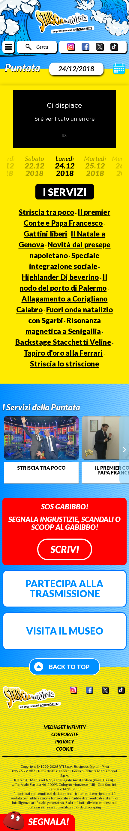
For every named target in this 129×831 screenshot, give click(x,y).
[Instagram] (71, 47)
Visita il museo (64, 631)
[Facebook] (85, 47)
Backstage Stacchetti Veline (63, 342)
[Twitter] (100, 47)
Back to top (69, 666)
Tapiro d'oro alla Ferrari (63, 352)
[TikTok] (114, 47)
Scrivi (64, 549)
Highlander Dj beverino (60, 277)
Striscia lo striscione (64, 363)
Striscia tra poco (46, 212)
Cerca (42, 47)
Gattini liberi (46, 233)
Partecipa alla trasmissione (65, 589)
